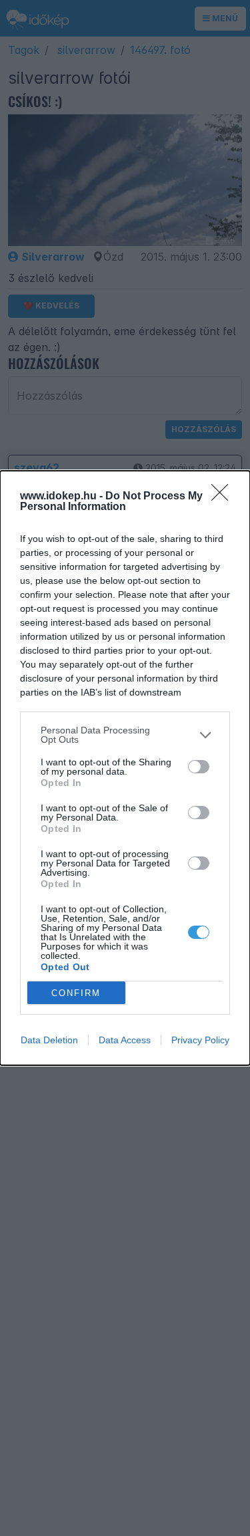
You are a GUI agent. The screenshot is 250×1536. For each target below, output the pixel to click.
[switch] (198, 766)
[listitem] (125, 734)
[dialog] (125, 768)
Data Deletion (49, 1040)
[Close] (224, 496)
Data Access (125, 1040)
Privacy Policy (200, 1040)
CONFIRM (76, 993)
